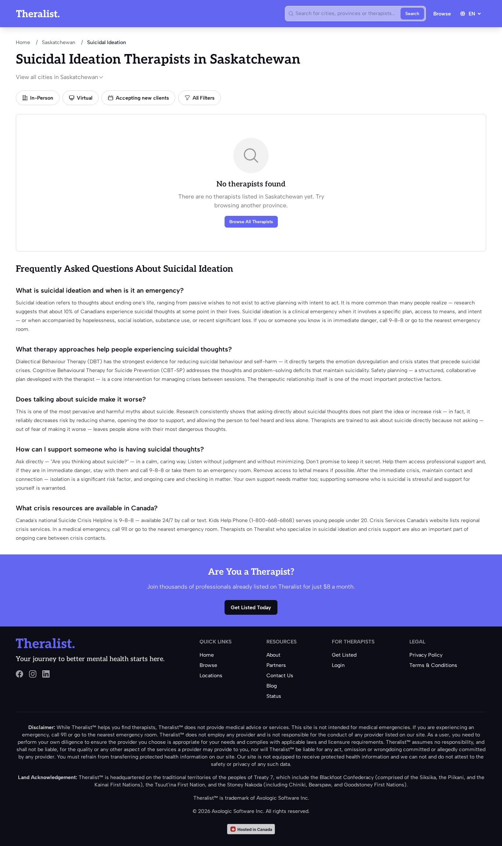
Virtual (84, 98)
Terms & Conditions (433, 665)
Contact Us (279, 675)
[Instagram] (32, 674)
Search (412, 13)
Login (338, 665)
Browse (442, 14)
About (273, 655)
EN (472, 14)
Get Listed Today (251, 607)
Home (23, 42)
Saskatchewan (58, 42)
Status (273, 696)
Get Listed (344, 655)
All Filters (204, 98)
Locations (211, 675)
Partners (276, 665)
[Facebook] (19, 674)
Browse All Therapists (251, 221)
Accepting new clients (142, 98)
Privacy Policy (425, 655)
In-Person (41, 98)
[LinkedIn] (46, 674)
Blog (271, 686)
